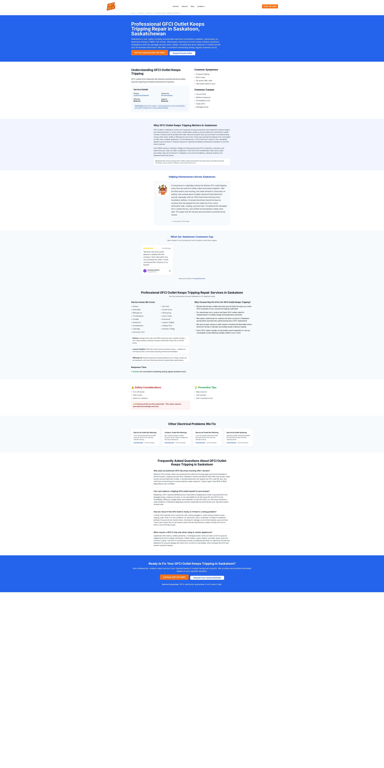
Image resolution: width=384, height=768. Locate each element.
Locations (200, 6)
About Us (185, 6)
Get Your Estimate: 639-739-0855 (149, 53)
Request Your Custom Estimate (207, 578)
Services (176, 6)
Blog (192, 6)
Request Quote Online (182, 53)
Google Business (199, 278)
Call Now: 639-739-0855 (174, 577)
